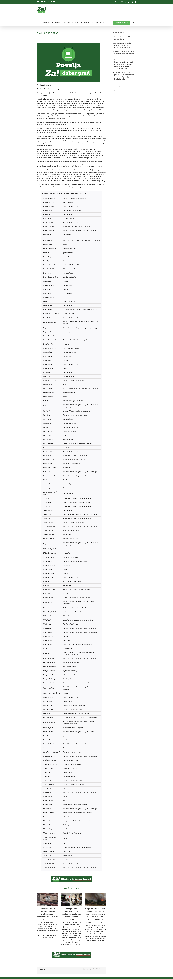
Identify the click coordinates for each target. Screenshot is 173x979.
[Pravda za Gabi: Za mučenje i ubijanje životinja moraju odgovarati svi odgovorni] (47, 899)
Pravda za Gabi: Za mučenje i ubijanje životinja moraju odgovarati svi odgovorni (123, 45)
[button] (133, 22)
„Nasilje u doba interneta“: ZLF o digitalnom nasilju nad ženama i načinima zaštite (71, 913)
